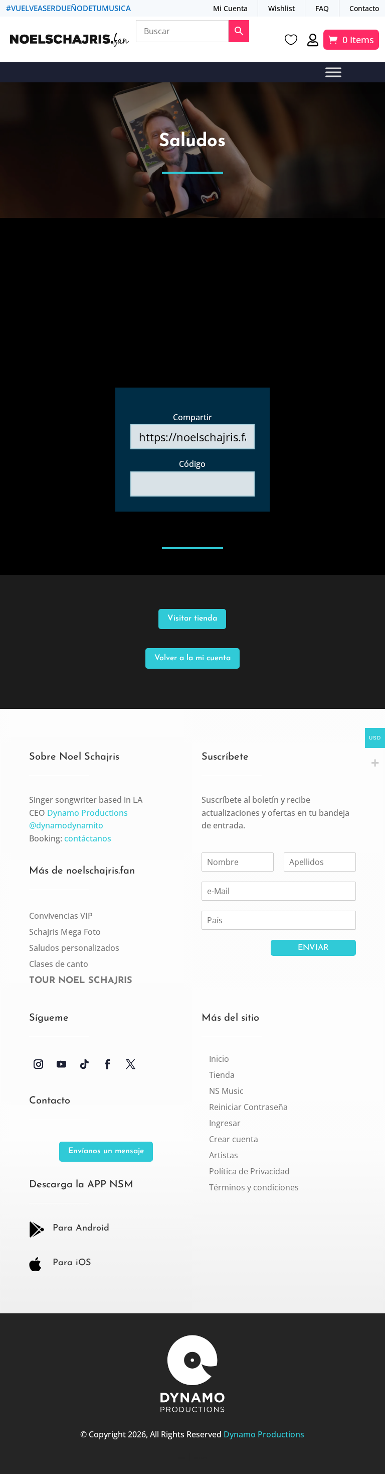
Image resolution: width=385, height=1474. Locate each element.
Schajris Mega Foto (65, 931)
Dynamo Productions (87, 812)
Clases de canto (58, 963)
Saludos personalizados (74, 947)
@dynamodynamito (66, 825)
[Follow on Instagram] (38, 1064)
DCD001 (181, 1458)
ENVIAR (313, 948)
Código (192, 463)
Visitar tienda (192, 619)
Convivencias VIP (61, 915)
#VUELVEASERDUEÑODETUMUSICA (68, 8)
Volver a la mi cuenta (192, 658)
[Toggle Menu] (333, 72)
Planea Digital (200, 1458)
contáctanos (87, 838)
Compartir (192, 417)
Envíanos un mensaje (106, 1151)
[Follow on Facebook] (107, 1064)
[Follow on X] (130, 1064)
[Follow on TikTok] (84, 1064)
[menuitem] (219, 1059)
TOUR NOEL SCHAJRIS (80, 981)
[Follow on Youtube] (61, 1064)
